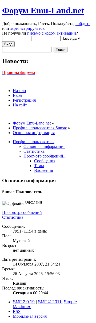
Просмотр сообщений (22, 212)
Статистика (12, 217)
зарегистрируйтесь (27, 28)
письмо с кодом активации (51, 33)
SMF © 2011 (50, 302)
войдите (82, 23)
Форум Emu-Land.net (43, 10)
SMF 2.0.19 (24, 302)
